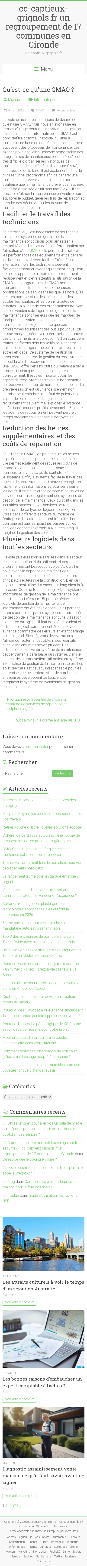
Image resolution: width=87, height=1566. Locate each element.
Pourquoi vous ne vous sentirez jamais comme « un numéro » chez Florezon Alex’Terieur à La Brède (41, 969)
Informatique (44, 99)
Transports (43, 1561)
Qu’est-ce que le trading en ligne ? (30, 1159)
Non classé (39, 1551)
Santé (66, 1551)
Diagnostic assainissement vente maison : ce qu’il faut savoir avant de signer (43, 1475)
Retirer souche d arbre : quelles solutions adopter (42, 827)
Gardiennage (43, 1556)
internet (32, 1546)
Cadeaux (74, 1537)
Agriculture (25, 1537)
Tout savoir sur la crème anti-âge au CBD (49, 720)
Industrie (72, 1542)
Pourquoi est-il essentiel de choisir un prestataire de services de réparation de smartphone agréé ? (35, 704)
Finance (10, 1373)
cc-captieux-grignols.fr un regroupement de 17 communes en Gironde (44, 26)
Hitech (44, 1542)
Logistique (60, 1546)
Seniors (15, 1556)
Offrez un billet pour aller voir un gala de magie (44, 1123)
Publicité (54, 1551)
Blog (11, 1181)
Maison (9, 1463)
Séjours (77, 1551)
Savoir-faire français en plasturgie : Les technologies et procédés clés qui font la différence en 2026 (36, 909)
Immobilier (57, 1542)
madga (13, 1195)
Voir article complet (19, 1302)
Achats (11, 1537)
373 (15, 1506)
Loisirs (74, 1546)
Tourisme (11, 1276)
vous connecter (35, 746)
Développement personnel (28, 1167)
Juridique (45, 1546)
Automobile (59, 1537)
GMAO (39, 110)
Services (28, 1556)
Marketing (24, 1551)
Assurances (42, 1537)
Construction (17, 1542)
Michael (14, 99)
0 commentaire (65, 110)
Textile (58, 1556)
